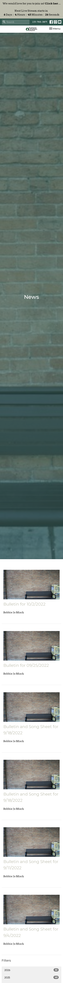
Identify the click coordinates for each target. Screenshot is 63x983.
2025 (30, 977)
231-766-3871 (39, 21)
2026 (30, 970)
